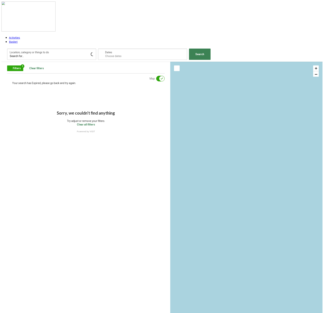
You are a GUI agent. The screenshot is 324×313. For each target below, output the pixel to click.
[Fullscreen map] (177, 68)
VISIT (92, 131)
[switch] (158, 78)
